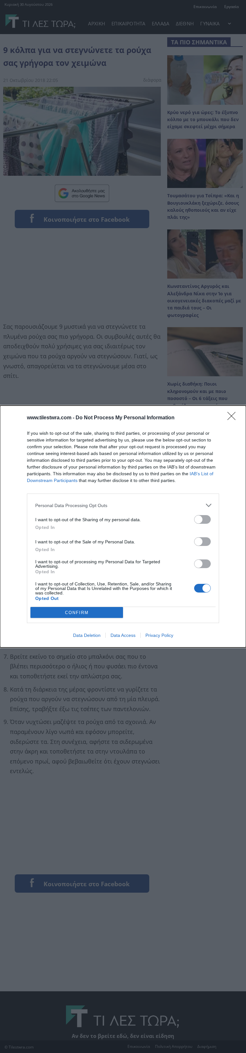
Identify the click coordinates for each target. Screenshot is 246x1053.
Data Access (123, 635)
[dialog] (123, 526)
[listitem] (123, 505)
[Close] (233, 418)
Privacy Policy (159, 635)
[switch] (202, 519)
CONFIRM (77, 612)
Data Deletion (87, 635)
